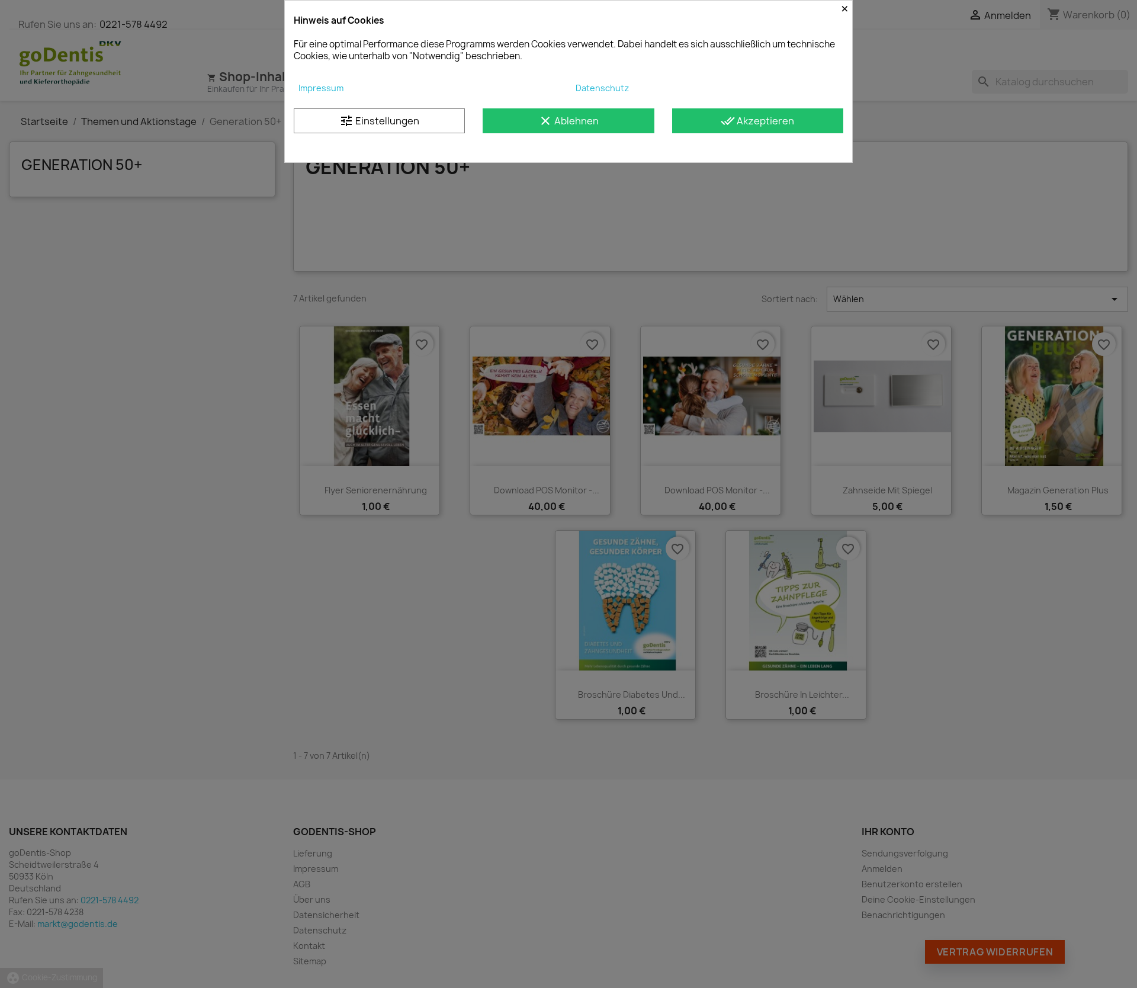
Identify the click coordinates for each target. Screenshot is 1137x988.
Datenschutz (602, 88)
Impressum (320, 88)
